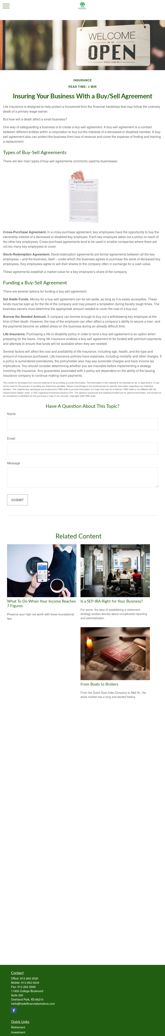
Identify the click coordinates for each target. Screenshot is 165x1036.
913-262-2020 (29, 978)
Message (13, 463)
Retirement (18, 1027)
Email (11, 438)
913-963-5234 (30, 982)
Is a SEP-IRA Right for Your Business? (111, 601)
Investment (18, 1032)
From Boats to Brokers (99, 684)
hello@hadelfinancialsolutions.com (33, 1004)
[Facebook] (13, 1010)
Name (11, 413)
